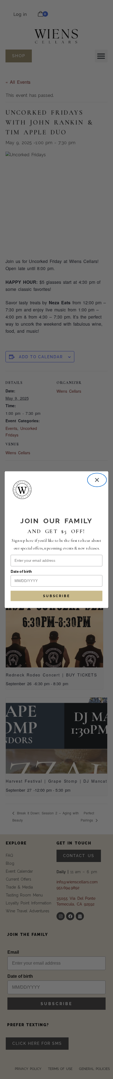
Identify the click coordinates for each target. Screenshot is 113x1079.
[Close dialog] (97, 480)
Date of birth (21, 571)
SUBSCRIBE (56, 595)
